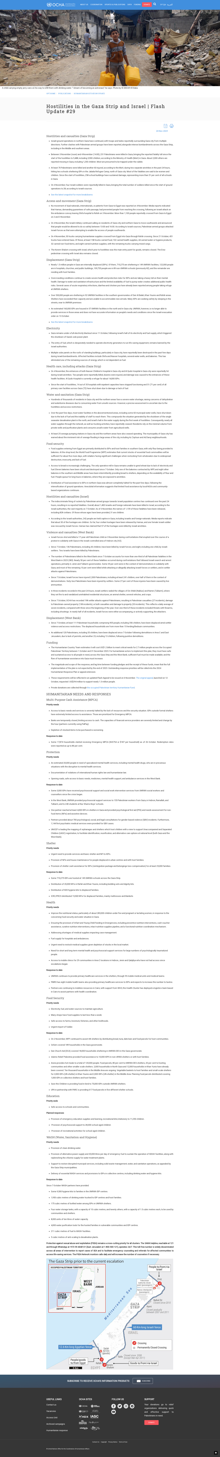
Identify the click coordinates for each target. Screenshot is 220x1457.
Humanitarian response (57, 1430)
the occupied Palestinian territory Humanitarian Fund (111, 687)
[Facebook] (113, 1406)
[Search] (154, 4)
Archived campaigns (55, 1424)
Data (130, 5)
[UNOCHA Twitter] (119, 1406)
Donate (147, 5)
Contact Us (95, 1442)
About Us (84, 5)
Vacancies (51, 1411)
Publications (64, 93)
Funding (137, 5)
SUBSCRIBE (146, 1381)
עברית (163, 4)
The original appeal (144, 678)
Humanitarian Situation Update (89, 93)
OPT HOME (50, 93)
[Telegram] (132, 1406)
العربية (170, 4)
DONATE (151, 1422)
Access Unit (51, 1417)
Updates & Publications (115, 5)
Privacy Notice (112, 1442)
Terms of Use (123, 1442)
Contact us (51, 1405)
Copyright (104, 1442)
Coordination (96, 5)
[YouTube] (113, 1411)
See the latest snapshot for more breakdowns (72, 194)
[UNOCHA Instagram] (126, 1406)
